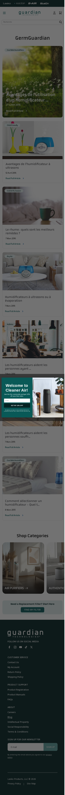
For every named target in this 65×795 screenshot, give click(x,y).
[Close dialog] (60, 379)
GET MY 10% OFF (16, 405)
